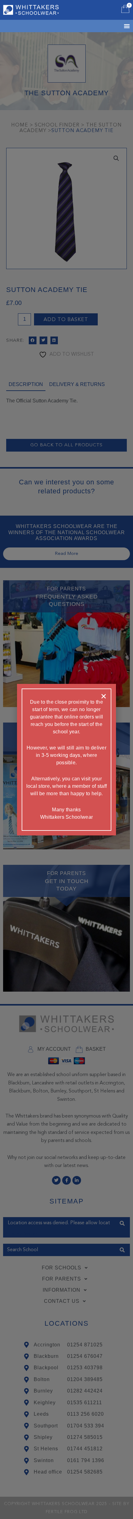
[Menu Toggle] (119, 26)
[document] (66, 759)
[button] (104, 696)
